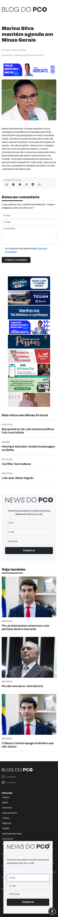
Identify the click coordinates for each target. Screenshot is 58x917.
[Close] (49, 844)
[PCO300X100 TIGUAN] (29, 298)
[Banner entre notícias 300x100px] (29, 327)
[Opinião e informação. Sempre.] (24, 9)
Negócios (6, 823)
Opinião (5, 828)
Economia (7, 808)
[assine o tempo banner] (29, 385)
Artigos (5, 797)
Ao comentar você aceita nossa (26, 250)
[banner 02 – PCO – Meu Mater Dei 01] (29, 370)
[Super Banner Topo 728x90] (29, 69)
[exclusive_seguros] (29, 341)
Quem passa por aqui (11, 834)
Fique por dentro (9, 813)
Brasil (4, 802)
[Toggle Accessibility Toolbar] (52, 911)
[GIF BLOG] (29, 356)
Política (5, 818)
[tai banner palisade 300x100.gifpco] (29, 312)
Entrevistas (7, 839)
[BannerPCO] (29, 399)
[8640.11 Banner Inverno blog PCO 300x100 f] (29, 283)
